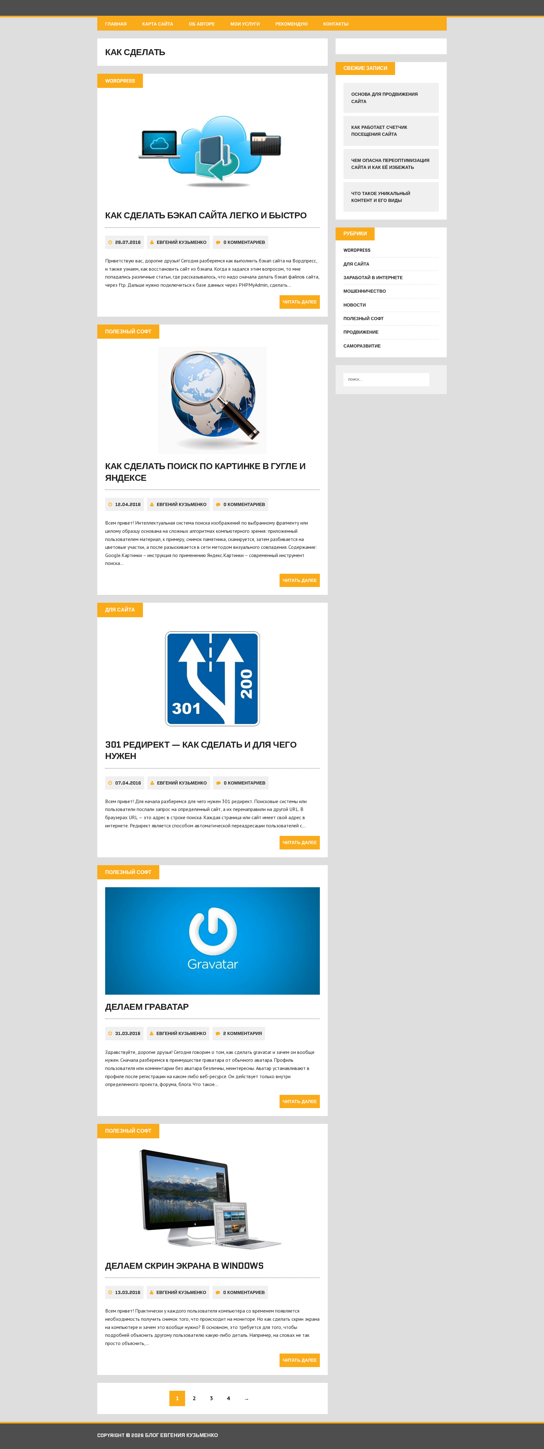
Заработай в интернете (373, 277)
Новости (354, 305)
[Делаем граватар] (212, 990)
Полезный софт (363, 318)
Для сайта (356, 264)
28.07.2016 (128, 242)
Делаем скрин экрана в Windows (184, 1265)
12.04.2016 (128, 504)
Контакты (335, 24)
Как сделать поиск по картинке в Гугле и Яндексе (205, 472)
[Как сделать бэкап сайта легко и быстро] (212, 199)
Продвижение (360, 332)
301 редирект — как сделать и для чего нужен (201, 750)
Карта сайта (157, 24)
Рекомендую (291, 24)
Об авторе (202, 24)
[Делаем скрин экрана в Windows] (212, 1249)
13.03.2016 (127, 1292)
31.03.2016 (127, 1033)
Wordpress (357, 250)
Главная (116, 24)
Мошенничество (364, 291)
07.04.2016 (128, 783)
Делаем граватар (147, 1006)
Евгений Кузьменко (182, 242)
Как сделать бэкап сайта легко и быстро (206, 215)
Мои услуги (245, 24)
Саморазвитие (362, 346)
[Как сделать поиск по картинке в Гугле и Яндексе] (212, 450)
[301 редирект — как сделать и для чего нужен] (212, 728)
